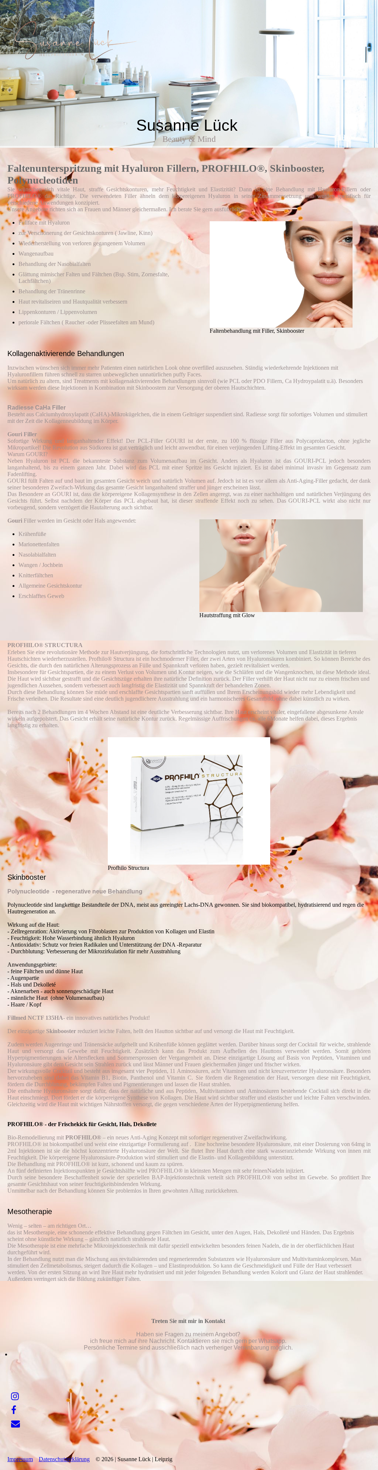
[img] (76, 40)
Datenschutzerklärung (64, 1459)
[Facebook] (13, 1410)
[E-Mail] (15, 1424)
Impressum (20, 1459)
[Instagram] (15, 1396)
